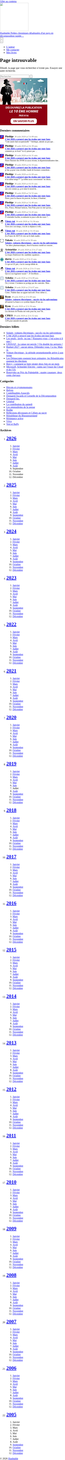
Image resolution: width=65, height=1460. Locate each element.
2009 (11, 1228)
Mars (15, 451)
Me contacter (12, 49)
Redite (9, 410)
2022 (11, 624)
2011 (11, 1135)
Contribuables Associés (18, 393)
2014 (11, 996)
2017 (11, 856)
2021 (11, 671)
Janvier (16, 446)
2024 (11, 531)
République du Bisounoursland (21, 415)
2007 (11, 1321)
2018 (11, 810)
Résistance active (14, 418)
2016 (11, 903)
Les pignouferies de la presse (20, 407)
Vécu (9, 421)
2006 (11, 1368)
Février (16, 448)
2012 (11, 1089)
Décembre (18, 523)
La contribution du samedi (19, 404)
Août (15, 465)
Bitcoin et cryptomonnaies (19, 387)
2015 (11, 949)
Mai (15, 457)
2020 (11, 717)
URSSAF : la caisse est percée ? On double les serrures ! (34, 344)
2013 (11, 1042)
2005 (11, 1414)
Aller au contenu (8, 1)
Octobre (17, 518)
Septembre (18, 515)
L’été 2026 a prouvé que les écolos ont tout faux (27, 139)
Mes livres (11, 52)
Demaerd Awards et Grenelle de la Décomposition (31, 395)
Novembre (18, 520)
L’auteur (10, 47)
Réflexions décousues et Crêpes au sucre (26, 412)
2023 (11, 578)
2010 (11, 1182)
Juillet (15, 463)
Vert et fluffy (12, 424)
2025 (11, 485)
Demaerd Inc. (13, 398)
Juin (15, 460)
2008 (11, 1275)
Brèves (9, 390)
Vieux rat (10, 221)
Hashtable (13, 1458)
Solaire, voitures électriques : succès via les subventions (31, 243)
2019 (11, 763)
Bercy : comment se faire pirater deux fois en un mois (32, 364)
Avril (15, 454)
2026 (11, 438)
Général (10, 401)
